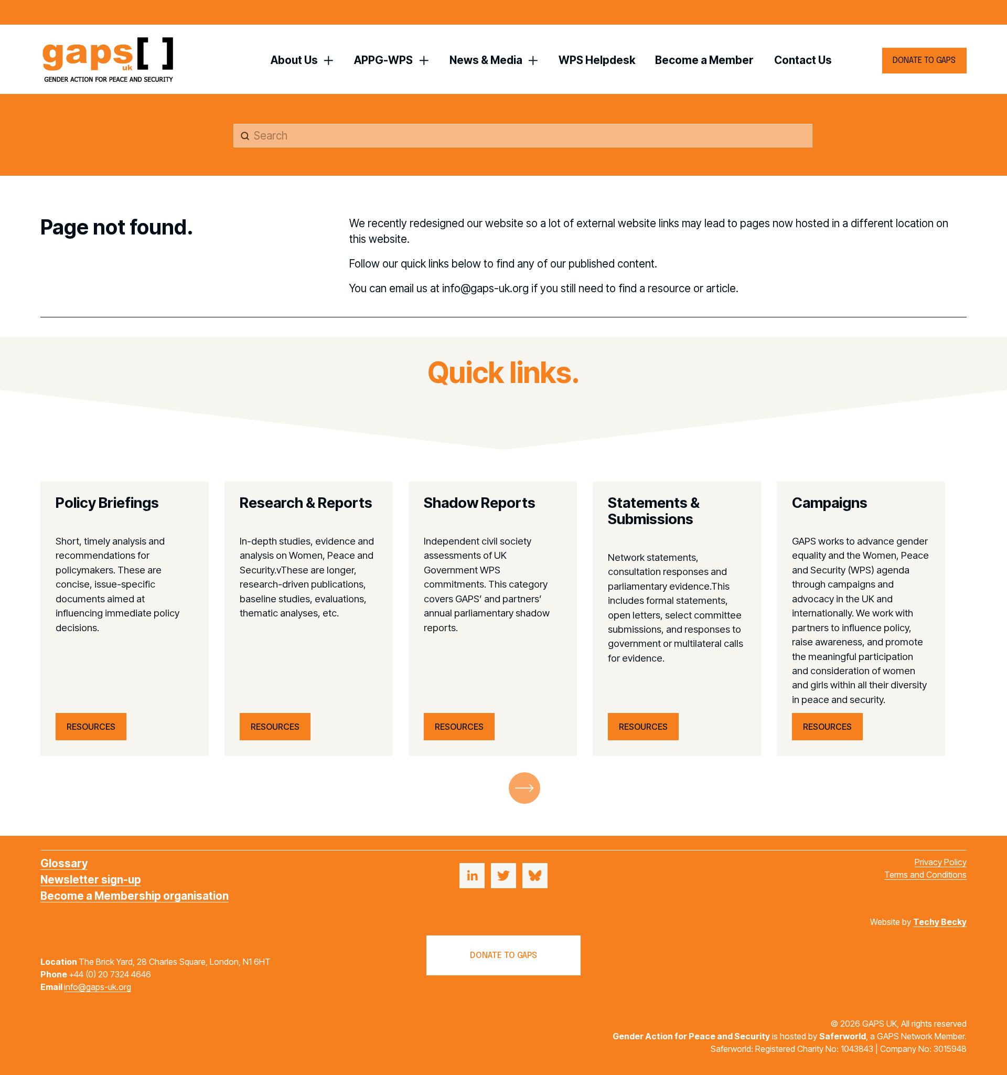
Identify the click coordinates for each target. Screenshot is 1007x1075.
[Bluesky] (535, 875)
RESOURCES (91, 726)
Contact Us (803, 60)
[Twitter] (503, 875)
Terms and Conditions (925, 874)
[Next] (524, 788)
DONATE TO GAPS (924, 60)
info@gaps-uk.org (97, 987)
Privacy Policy (941, 862)
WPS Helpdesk (597, 60)
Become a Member (704, 60)
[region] (503, 619)
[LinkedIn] (472, 875)
